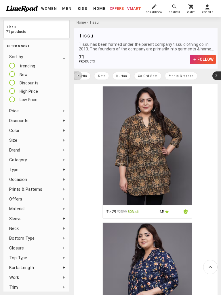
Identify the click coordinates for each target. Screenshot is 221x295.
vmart (134, 8)
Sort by (16, 56)
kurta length (21, 267)
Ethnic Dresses (181, 76)
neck (14, 228)
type (13, 169)
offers (117, 8)
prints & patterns (25, 189)
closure (16, 248)
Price (14, 111)
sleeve (15, 218)
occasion (18, 179)
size (13, 140)
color (14, 130)
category (18, 159)
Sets (101, 76)
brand (14, 150)
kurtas (121, 76)
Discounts (18, 120)
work (14, 277)
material (16, 208)
